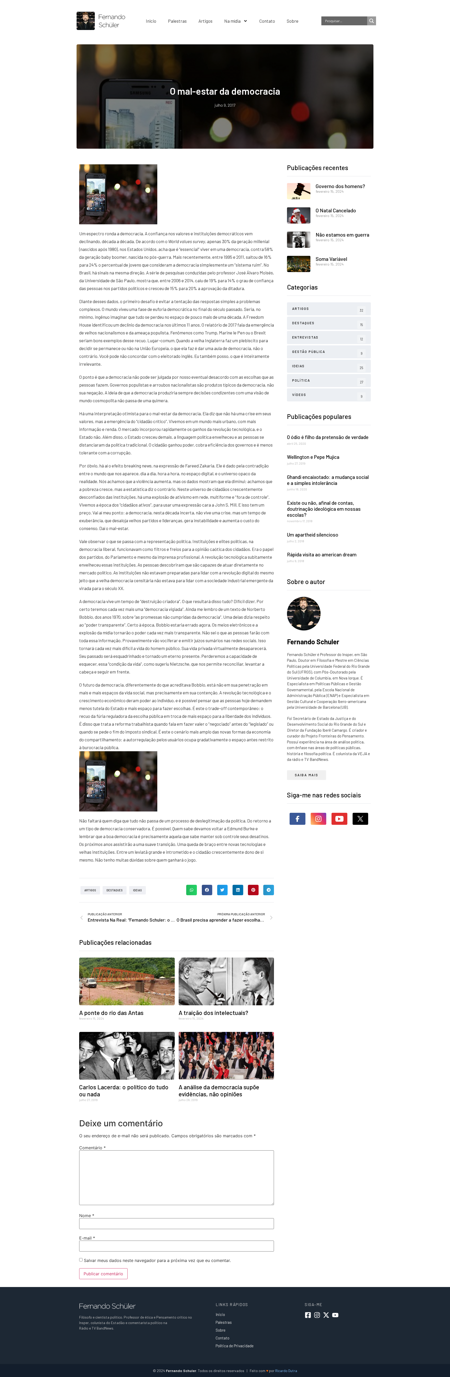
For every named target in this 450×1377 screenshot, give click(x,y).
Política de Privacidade (235, 1345)
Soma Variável (331, 259)
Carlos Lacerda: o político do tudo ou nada (123, 1090)
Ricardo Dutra (286, 1370)
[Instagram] (317, 1315)
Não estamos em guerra (342, 234)
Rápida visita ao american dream (322, 554)
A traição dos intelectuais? (213, 1012)
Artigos (205, 20)
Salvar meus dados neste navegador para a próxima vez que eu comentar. (157, 1260)
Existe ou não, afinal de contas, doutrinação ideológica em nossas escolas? (324, 509)
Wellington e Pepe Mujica (313, 457)
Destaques (115, 890)
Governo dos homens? (340, 186)
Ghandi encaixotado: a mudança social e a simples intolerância (328, 480)
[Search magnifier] (371, 20)
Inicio (151, 20)
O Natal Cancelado (336, 210)
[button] (191, 890)
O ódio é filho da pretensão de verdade (327, 437)
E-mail (87, 1238)
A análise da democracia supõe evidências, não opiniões (219, 1090)
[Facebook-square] (308, 1315)
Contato (267, 20)
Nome (86, 1215)
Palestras (177, 20)
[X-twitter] (326, 1315)
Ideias (137, 890)
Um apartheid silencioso (312, 535)
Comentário (92, 1148)
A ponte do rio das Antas (111, 1012)
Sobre (292, 20)
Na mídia (232, 20)
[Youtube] (335, 1315)
